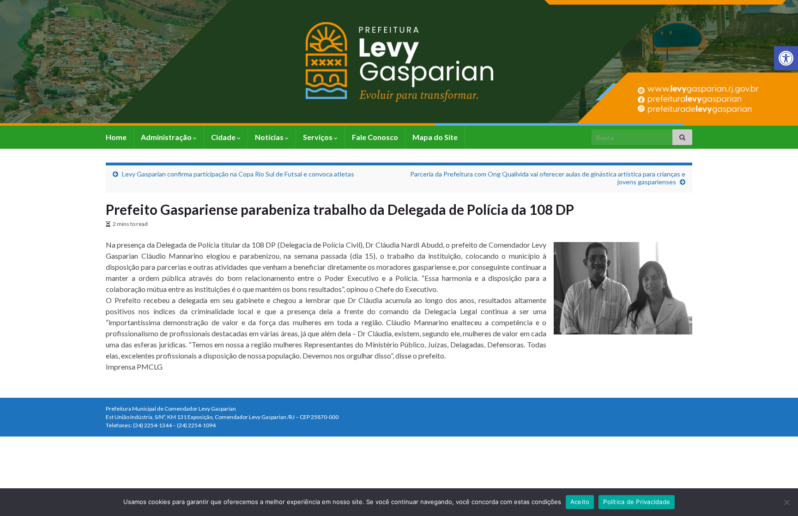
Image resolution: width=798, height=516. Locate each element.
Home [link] (116, 137)
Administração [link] (167, 137)
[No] (786, 502)
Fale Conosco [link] (375, 137)
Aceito (580, 501)
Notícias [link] (270, 137)
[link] (786, 58)
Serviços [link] (318, 137)
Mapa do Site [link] (435, 137)
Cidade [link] (224, 137)
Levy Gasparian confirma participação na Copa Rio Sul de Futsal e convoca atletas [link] (238, 174)
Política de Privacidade (636, 501)
